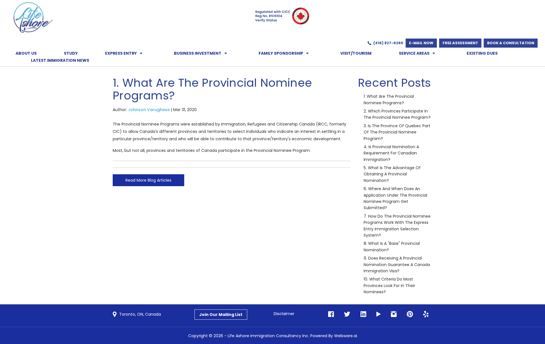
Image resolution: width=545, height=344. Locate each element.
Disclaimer (284, 314)
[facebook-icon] (331, 314)
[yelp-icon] (424, 314)
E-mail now (421, 43)
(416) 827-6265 (388, 43)
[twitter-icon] (345, 314)
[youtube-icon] (377, 314)
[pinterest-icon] (408, 314)
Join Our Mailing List (220, 314)
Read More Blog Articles (148, 180)
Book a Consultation (510, 43)
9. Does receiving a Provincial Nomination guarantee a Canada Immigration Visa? (397, 264)
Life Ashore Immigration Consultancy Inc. (268, 336)
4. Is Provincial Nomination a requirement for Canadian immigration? (391, 153)
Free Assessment (460, 43)
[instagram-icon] (392, 314)
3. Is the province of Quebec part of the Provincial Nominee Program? (397, 132)
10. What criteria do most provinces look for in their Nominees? (389, 285)
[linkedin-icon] (361, 314)
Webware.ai (345, 336)
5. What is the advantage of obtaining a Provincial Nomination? (392, 174)
